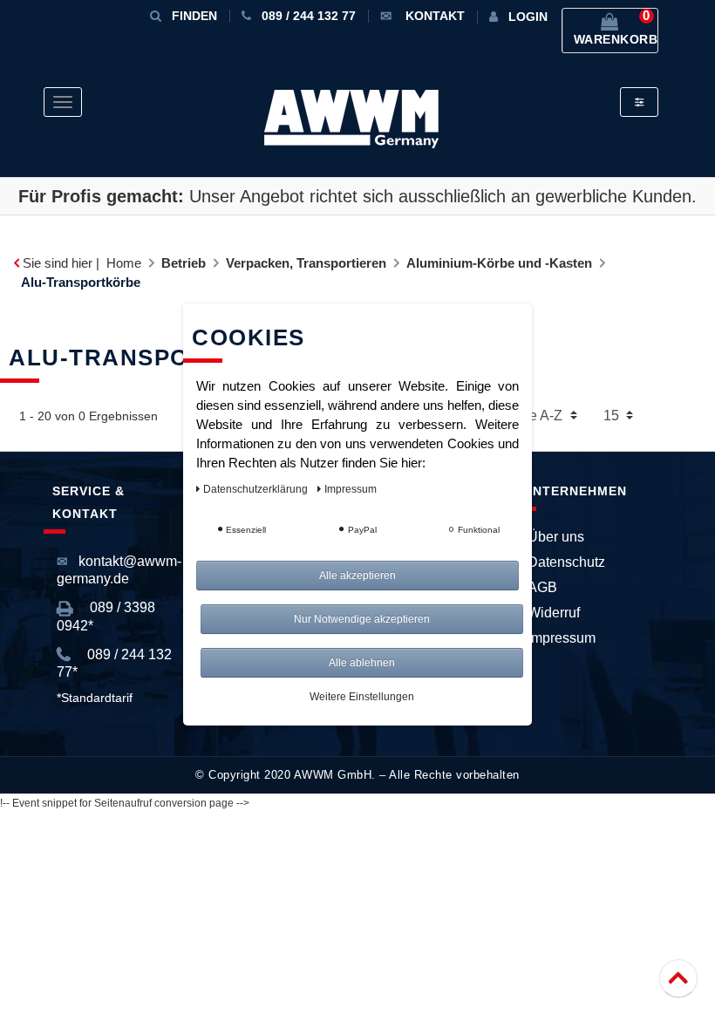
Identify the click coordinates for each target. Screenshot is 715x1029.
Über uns (556, 536)
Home (124, 263)
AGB (542, 587)
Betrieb (183, 263)
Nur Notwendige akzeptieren (362, 619)
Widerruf (554, 612)
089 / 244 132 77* (114, 663)
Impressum (562, 637)
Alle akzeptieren (357, 575)
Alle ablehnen (362, 663)
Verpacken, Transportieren (306, 263)
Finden (194, 16)
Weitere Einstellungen (362, 697)
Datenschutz (566, 562)
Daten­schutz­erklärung (256, 489)
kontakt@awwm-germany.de (119, 570)
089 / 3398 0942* (106, 616)
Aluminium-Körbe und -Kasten (499, 263)
